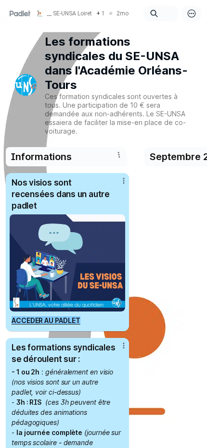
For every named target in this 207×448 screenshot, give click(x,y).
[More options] (191, 13)
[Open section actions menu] (119, 155)
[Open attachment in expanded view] (67, 262)
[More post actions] (117, 184)
